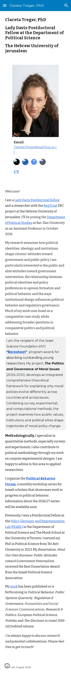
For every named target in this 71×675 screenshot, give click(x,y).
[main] (35, 35)
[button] (4, 5)
